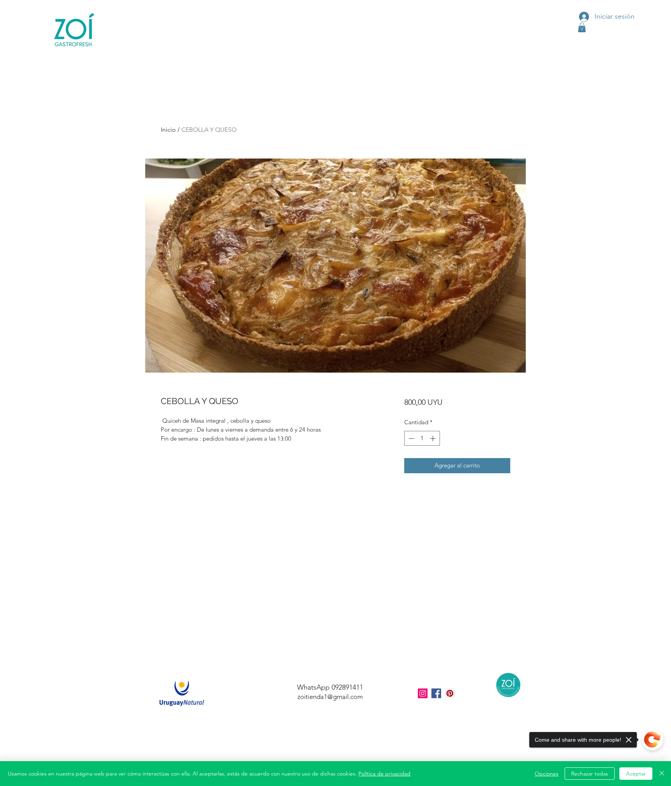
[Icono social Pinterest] (450, 693)
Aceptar (636, 773)
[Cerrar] (661, 773)
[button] (582, 27)
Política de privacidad (384, 773)
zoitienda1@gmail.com (330, 697)
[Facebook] (436, 693)
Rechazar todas (589, 773)
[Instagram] (423, 693)
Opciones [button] (546, 773)
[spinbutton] (421, 438)
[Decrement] (410, 438)
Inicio (168, 129)
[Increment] (433, 438)
